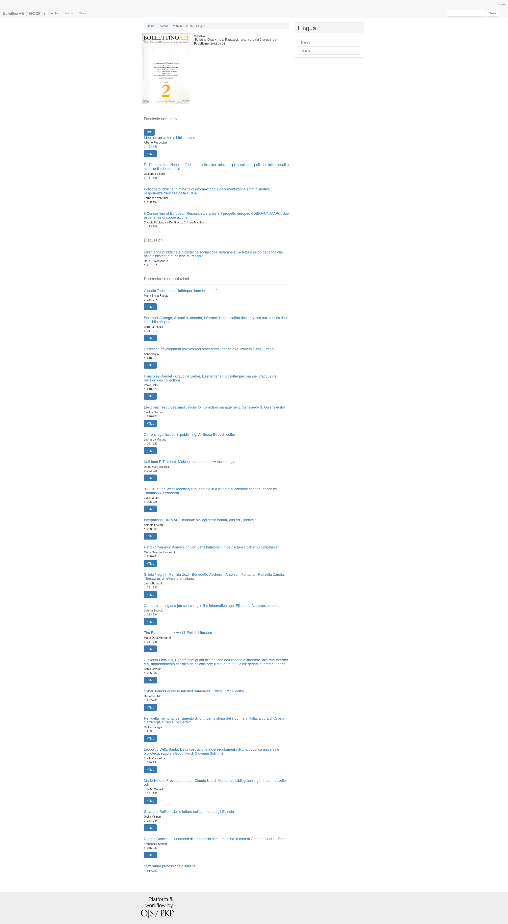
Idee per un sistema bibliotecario (169, 137)
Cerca (82, 13)
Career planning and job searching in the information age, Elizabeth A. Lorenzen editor (212, 605)
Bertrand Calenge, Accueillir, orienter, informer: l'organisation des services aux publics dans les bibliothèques (216, 319)
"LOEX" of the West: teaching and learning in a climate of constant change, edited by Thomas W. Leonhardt (210, 490)
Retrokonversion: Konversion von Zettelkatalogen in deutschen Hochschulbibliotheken (212, 546)
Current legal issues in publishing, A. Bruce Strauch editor (189, 434)
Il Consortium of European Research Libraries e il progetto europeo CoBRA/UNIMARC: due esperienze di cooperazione (216, 215)
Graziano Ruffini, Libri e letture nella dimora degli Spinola (189, 811)
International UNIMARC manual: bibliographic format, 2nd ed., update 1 (200, 519)
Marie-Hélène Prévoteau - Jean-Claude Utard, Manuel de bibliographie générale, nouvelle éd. (215, 782)
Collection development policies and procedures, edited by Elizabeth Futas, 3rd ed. (209, 348)
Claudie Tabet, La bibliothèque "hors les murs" (180, 290)
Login (501, 4)
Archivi (55, 13)
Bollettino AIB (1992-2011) (24, 13)
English (305, 42)
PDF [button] (149, 132)
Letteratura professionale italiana (170, 865)
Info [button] (68, 13)
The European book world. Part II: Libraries (178, 632)
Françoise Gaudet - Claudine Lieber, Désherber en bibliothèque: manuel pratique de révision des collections (210, 377)
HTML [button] (150, 154)
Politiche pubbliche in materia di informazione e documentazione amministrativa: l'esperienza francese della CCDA (207, 190)
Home (150, 26)
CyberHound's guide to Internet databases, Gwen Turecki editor (194, 690)
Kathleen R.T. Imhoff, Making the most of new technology (189, 461)
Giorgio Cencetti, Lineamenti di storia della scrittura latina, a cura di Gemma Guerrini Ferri (215, 838)
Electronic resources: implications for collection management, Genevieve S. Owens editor (214, 407)
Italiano (305, 50)
